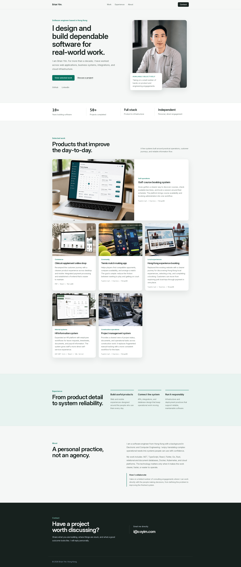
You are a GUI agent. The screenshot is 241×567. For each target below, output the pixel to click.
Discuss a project (85, 78)
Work (109, 4)
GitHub (55, 87)
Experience (120, 4)
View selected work (63, 78)
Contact (183, 4)
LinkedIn (65, 87)
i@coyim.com (144, 531)
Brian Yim (57, 4)
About (130, 4)
